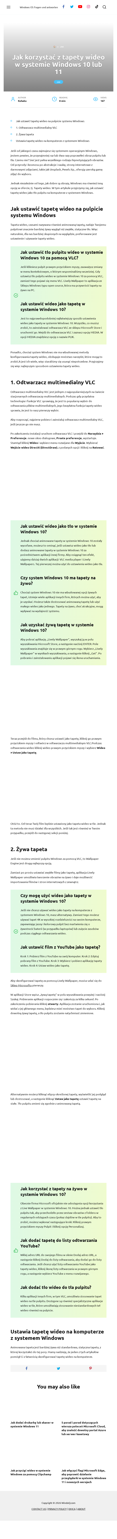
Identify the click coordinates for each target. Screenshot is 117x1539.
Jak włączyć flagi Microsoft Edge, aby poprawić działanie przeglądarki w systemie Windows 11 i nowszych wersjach (84, 1476)
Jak (58, 82)
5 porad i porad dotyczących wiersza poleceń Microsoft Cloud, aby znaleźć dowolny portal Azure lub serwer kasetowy (84, 1428)
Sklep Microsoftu (21, 985)
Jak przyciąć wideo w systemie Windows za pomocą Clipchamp (31, 1472)
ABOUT (81, 1508)
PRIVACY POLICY (57, 1508)
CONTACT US (39, 1508)
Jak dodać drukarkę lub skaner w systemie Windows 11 (32, 1424)
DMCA (72, 1508)
